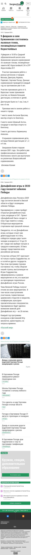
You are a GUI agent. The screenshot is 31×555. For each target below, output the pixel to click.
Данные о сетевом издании (7, 547)
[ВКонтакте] (2, 176)
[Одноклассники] (4, 176)
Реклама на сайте (17, 547)
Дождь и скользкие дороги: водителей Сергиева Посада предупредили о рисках (14, 427)
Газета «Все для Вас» (28, 13)
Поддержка (13, 551)
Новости (11, 10)
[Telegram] (6, 176)
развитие (18, 551)
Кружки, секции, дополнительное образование (13, 464)
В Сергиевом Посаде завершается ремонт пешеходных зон (10, 376)
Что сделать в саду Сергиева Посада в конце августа (14, 403)
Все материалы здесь (15, 475)
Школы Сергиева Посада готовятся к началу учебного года (14, 390)
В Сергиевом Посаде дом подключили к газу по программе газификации (12, 441)
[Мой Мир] (9, 176)
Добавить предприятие (15, 503)
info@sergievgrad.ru (5, 521)
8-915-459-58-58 (4, 523)
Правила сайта (12, 548)
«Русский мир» (7, 327)
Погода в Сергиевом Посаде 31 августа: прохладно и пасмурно (15, 415)
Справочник (19, 10)
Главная (3, 10)
